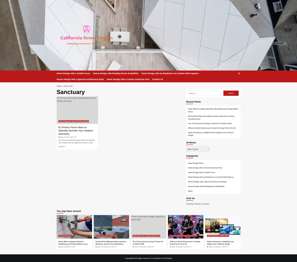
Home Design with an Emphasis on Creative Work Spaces (170, 73)
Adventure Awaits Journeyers (198, 204)
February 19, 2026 (183, 247)
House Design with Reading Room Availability (115, 73)
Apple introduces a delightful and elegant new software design (211, 133)
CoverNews (156, 258)
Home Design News (196, 163)
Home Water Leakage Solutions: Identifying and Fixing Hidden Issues (213, 110)
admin (62, 137)
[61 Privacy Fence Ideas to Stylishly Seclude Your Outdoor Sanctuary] (77, 110)
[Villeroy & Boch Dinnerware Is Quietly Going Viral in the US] (185, 227)
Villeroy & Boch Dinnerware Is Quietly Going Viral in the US (212, 128)
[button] (239, 73)
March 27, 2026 (70, 247)
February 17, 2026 (220, 247)
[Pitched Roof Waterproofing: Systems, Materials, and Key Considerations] (111, 227)
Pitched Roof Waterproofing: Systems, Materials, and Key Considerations (211, 117)
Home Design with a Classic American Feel (128, 79)
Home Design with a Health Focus (73, 73)
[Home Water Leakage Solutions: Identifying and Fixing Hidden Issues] (74, 227)
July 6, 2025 (69, 137)
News (190, 191)
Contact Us (157, 79)
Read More (61, 146)
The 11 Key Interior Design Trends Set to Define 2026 (210, 123)
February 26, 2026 (108, 247)
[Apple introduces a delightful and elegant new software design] (223, 227)
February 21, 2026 (145, 247)
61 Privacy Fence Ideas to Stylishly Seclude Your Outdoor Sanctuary (75, 130)
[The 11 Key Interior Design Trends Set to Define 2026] (148, 227)
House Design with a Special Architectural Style (80, 79)
